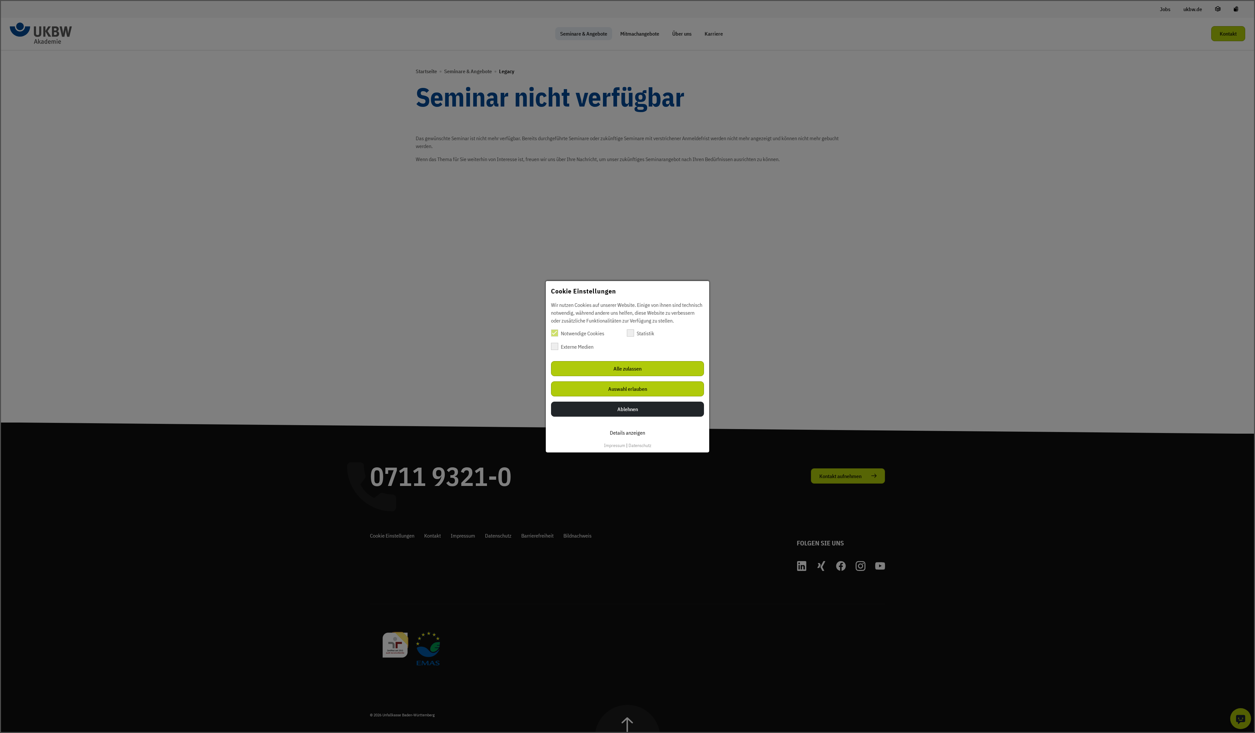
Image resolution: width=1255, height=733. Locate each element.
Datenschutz (639, 445)
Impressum (614, 445)
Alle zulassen (627, 368)
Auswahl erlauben (627, 388)
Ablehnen (627, 409)
